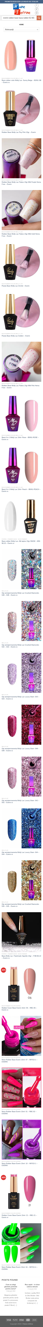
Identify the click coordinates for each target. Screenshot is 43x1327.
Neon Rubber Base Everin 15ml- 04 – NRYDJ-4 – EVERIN (19, 1268)
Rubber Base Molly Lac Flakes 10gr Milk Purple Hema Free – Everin (21, 183)
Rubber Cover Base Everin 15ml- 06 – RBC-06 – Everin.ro (19, 1009)
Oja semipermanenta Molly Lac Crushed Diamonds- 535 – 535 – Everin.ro (20, 905)
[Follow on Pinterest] (37, 13)
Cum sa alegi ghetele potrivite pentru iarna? (10, 1287)
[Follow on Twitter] (37, 9)
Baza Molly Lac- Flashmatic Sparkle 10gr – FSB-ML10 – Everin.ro (21, 957)
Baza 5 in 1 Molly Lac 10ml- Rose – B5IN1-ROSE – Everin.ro (20, 438)
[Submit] (39, 18)
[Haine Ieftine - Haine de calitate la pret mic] (21, 9)
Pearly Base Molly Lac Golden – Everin (16, 336)
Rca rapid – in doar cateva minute (32, 1286)
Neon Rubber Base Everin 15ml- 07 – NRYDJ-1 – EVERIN (19, 1061)
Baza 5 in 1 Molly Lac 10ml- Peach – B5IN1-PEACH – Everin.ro (21, 490)
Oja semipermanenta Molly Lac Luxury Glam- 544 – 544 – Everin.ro (20, 853)
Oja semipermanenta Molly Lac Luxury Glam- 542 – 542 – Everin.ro (20, 801)
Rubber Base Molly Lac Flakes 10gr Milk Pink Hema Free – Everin (20, 387)
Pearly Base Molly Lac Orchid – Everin (15, 286)
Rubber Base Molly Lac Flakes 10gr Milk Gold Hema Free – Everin (21, 235)
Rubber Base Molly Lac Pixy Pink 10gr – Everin (19, 132)
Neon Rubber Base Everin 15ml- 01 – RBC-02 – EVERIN (19, 1113)
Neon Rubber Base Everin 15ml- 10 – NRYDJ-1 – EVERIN (19, 1164)
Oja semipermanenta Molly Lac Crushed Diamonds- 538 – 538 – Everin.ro (20, 594)
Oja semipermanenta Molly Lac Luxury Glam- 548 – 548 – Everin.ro (20, 750)
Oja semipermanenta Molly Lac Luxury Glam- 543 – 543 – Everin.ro (20, 698)
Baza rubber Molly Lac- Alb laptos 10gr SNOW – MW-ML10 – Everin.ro (21, 542)
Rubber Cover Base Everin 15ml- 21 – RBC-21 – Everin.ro (19, 1216)
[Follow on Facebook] (37, 5)
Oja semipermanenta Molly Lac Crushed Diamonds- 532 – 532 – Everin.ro (20, 646)
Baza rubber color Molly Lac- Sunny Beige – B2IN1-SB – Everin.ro (21, 81)
